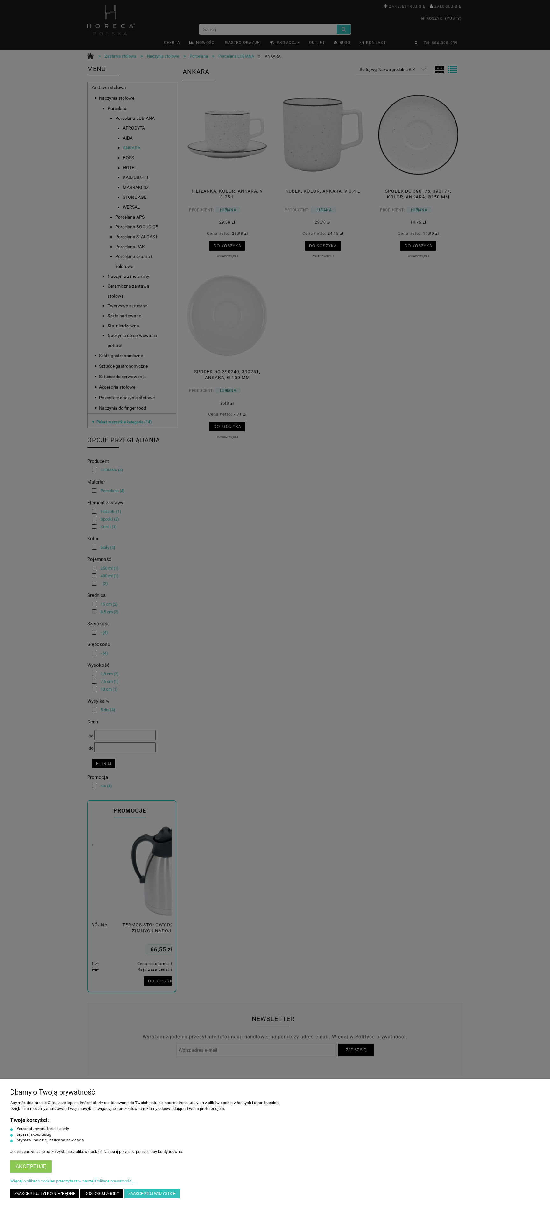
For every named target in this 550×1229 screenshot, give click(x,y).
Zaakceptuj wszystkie (152, 1193)
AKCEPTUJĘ (31, 1166)
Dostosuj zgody (101, 1193)
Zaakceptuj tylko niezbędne (44, 1193)
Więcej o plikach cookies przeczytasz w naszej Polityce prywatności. (71, 1181)
